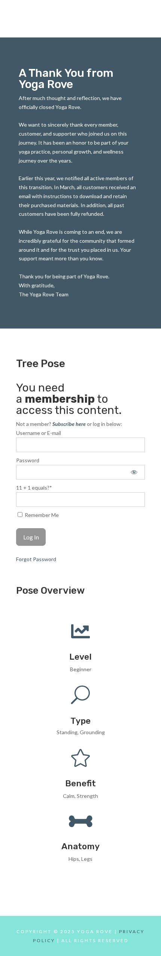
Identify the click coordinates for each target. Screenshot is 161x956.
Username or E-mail (38, 433)
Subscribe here (69, 424)
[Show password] (134, 472)
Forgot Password (36, 559)
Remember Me (41, 515)
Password (27, 460)
